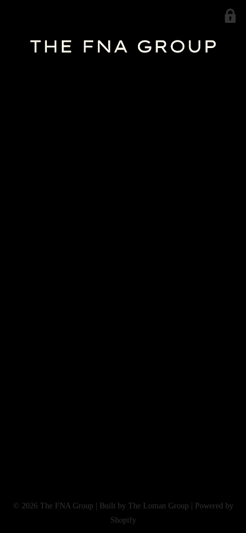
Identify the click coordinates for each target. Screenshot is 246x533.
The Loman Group (158, 506)
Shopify (123, 520)
